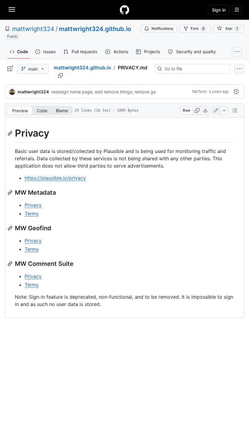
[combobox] (195, 68)
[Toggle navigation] (11, 9)
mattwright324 (33, 29)
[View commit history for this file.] (236, 91)
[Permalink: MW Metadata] (10, 192)
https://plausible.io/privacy (55, 178)
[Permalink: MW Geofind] (10, 228)
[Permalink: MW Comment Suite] (10, 263)
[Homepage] (124, 10)
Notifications (162, 28)
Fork (198, 28)
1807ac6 (199, 91)
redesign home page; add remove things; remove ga (103, 91)
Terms (32, 213)
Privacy (33, 205)
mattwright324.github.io (95, 29)
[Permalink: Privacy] (10, 133)
